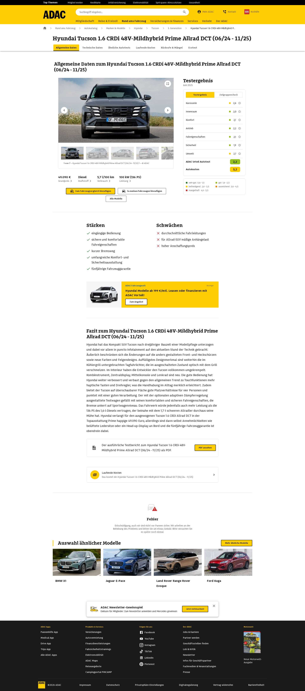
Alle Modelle (116, 198)
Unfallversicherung (116, 2)
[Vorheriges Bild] (64, 110)
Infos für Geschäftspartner (197, 660)
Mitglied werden (75, 2)
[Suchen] (184, 12)
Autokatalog (90, 28)
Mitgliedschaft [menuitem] (85, 21)
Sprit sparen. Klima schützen (168, 2)
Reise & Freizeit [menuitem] (108, 21)
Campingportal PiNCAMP (98, 672)
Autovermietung (94, 637)
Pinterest (150, 664)
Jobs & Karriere (191, 632)
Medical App (47, 637)
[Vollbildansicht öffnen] (167, 83)
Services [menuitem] (193, 21)
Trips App (46, 649)
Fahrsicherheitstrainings (98, 649)
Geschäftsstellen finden (196, 643)
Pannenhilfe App (49, 632)
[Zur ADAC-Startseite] (54, 15)
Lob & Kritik (189, 649)
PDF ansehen (205, 447)
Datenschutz (113, 685)
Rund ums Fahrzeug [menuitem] (134, 21)
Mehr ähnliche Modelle (236, 543)
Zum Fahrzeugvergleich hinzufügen (93, 191)
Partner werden (191, 637)
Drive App (46, 643)
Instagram (150, 645)
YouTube (149, 638)
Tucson (155, 28)
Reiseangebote (93, 666)
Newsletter (189, 655)
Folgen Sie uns (145, 627)
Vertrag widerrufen (223, 685)
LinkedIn (149, 657)
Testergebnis (200, 94)
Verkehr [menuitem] (207, 21)
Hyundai (138, 28)
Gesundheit (194, 2)
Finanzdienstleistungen (97, 643)
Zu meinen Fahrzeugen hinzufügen (144, 191)
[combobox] (132, 12)
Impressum (85, 685)
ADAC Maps (91, 660)
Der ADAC (187, 627)
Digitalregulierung (188, 685)
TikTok (148, 651)
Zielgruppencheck (228, 94)
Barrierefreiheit (256, 685)
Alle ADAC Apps (49, 655)
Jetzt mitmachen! (195, 609)
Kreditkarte (95, 2)
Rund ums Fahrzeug (65, 28)
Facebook (150, 632)
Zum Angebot (136, 301)
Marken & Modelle (115, 28)
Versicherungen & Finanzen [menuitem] (166, 21)
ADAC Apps (46, 627)
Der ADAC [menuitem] (222, 21)
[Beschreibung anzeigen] (239, 103)
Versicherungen (93, 632)
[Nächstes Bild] (167, 110)
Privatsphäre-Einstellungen (149, 685)
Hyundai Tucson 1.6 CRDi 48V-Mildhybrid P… (212, 28)
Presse (186, 672)
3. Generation (175, 28)
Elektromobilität (140, 2)
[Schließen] (214, 606)
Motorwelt (248, 627)
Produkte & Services (94, 627)
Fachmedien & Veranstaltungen (199, 666)
